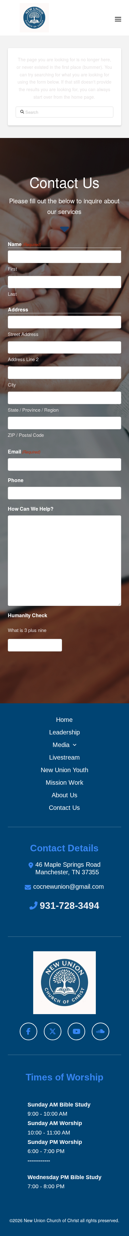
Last (12, 293)
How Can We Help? (31, 508)
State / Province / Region (33, 409)
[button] (118, 19)
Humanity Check (27, 615)
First (12, 268)
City (12, 384)
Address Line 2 (23, 359)
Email (24, 451)
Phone (15, 480)
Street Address (23, 334)
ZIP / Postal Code (26, 434)
